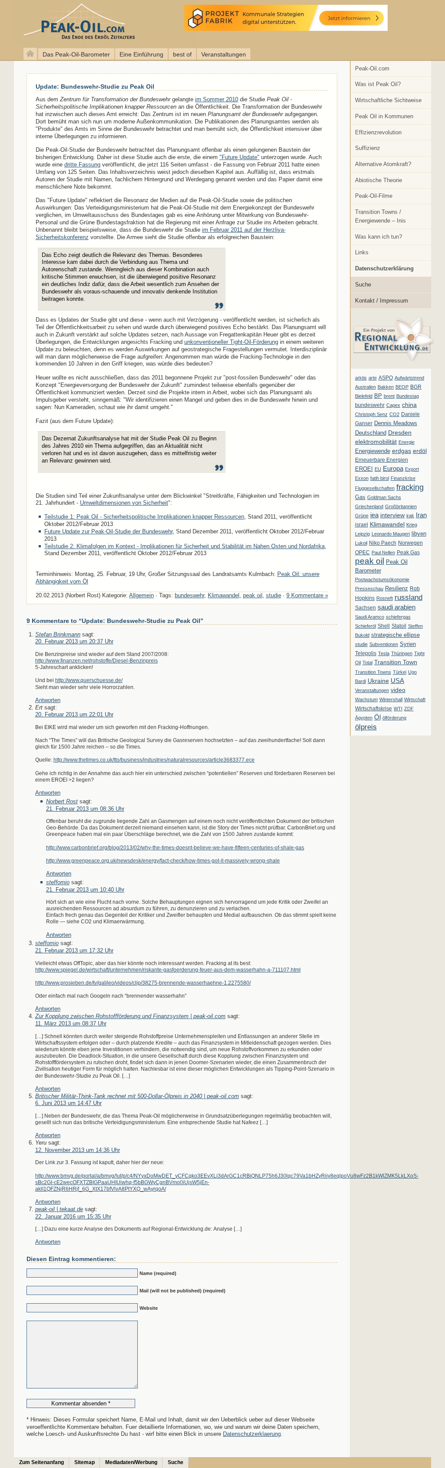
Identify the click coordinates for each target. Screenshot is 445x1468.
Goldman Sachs (384, 497)
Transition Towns (373, 672)
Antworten (47, 700)
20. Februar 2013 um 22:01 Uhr (74, 714)
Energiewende (372, 451)
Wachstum (366, 699)
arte (373, 377)
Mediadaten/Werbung (131, 1462)
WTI (398, 708)
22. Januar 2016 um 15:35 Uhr (73, 1216)
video (398, 689)
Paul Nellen (383, 552)
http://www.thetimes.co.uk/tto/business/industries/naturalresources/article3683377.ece (154, 759)
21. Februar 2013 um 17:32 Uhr (74, 950)
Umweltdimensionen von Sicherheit (124, 502)
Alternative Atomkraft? (383, 164)
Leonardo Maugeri (391, 533)
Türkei (399, 672)
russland (408, 597)
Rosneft (384, 598)
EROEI (364, 469)
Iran (421, 515)
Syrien (408, 644)
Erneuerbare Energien (381, 460)
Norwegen (410, 543)
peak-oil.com (91, 23)
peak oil (369, 561)
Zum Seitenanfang (41, 1462)
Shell (384, 626)
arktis (361, 377)
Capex (393, 405)
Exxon (362, 478)
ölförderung (394, 717)
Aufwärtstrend (409, 377)
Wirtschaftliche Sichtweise (388, 100)
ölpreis (366, 726)
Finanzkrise (403, 478)
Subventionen (383, 644)
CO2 (394, 414)
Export (412, 469)
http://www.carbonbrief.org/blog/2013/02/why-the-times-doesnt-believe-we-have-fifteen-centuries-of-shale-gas (175, 847)
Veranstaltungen (223, 54)
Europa (393, 468)
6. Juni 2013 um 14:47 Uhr (68, 1103)
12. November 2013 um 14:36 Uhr (77, 1150)
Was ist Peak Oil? (378, 84)
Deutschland (370, 432)
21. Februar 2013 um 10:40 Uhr (85, 889)
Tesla (383, 653)
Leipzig (362, 533)
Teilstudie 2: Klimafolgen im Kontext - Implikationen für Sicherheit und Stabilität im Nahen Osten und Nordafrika (184, 546)
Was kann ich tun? (378, 236)
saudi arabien (396, 607)
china (409, 404)
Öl (377, 717)
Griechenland (369, 506)
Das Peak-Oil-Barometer (76, 54)
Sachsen (365, 608)
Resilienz (396, 588)
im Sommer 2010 (216, 99)
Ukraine (378, 680)
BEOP (401, 386)
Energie (407, 442)
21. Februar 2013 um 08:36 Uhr (85, 809)
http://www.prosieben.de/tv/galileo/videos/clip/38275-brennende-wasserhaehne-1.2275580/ (143, 982)
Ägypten (363, 717)
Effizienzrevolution (378, 132)
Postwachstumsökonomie (382, 579)
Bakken (386, 386)
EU (378, 469)
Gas (360, 497)
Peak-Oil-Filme (373, 196)
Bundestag (407, 396)
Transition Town (395, 662)
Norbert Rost (62, 801)
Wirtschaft (414, 699)
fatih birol (379, 478)
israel (361, 525)
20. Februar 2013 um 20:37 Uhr (74, 641)
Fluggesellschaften (375, 488)
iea (374, 515)
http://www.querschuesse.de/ (89, 680)
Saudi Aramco (369, 616)
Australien (365, 386)
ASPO (386, 378)
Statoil (399, 626)
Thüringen (401, 653)
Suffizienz (367, 148)
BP (378, 396)
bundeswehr (370, 405)
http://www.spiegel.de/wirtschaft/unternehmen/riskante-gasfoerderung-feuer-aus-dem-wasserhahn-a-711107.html (168, 969)
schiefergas (398, 616)
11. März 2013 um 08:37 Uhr (70, 1023)
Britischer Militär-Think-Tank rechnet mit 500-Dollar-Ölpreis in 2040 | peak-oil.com (137, 1096)
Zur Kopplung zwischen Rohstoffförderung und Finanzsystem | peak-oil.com (130, 1016)
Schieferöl (365, 626)
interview (392, 515)
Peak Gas (408, 552)
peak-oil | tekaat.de (59, 1209)
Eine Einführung (141, 54)
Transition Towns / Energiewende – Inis (380, 216)
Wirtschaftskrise (373, 709)
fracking (410, 487)
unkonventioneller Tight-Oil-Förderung (231, 342)
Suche (363, 284)
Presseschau (369, 588)
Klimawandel (387, 524)
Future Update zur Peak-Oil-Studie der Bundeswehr (108, 531)
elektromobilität (376, 441)
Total (367, 662)
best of (182, 54)
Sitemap (84, 1462)
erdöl (420, 450)
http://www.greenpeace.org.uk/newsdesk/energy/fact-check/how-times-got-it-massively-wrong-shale (163, 860)
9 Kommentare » (307, 595)
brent (389, 396)
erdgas (401, 450)
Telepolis (365, 653)
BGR (416, 387)
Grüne (362, 515)
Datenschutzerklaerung (252, 1434)
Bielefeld (363, 396)
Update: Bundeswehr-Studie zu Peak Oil (95, 86)
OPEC (362, 552)
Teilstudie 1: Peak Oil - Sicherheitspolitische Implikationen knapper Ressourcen (144, 516)
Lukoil (361, 543)
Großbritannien (401, 506)
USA (397, 680)
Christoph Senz (371, 414)
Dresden (400, 432)
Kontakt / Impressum (381, 300)
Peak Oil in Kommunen (384, 116)
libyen (419, 533)
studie (361, 644)
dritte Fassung (82, 164)
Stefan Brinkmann (57, 634)
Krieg (411, 524)
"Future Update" (239, 157)
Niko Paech (382, 543)
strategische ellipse (395, 635)
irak (410, 515)
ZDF (409, 708)
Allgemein (141, 595)
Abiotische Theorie (378, 180)
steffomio (58, 882)
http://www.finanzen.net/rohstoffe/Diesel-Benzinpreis (96, 660)
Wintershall (390, 699)
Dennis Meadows (395, 423)
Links (362, 252)
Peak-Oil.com (372, 68)
